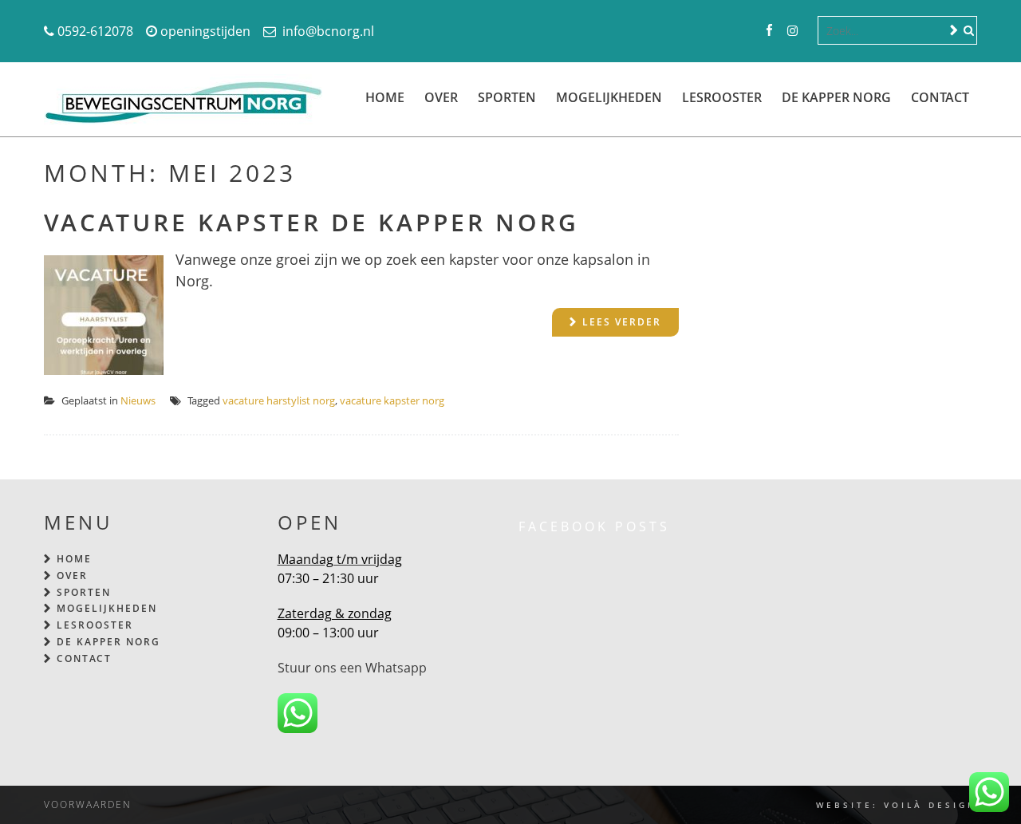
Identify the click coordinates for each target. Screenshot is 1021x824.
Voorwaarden (88, 804)
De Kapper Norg (836, 97)
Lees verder (621, 322)
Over (441, 97)
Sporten (507, 97)
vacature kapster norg (392, 400)
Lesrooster (722, 97)
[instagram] (792, 31)
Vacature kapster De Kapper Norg (311, 222)
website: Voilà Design (896, 804)
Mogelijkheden (609, 97)
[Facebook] (769, 31)
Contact (940, 97)
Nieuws (138, 400)
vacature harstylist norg (279, 400)
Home (384, 97)
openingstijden (205, 31)
